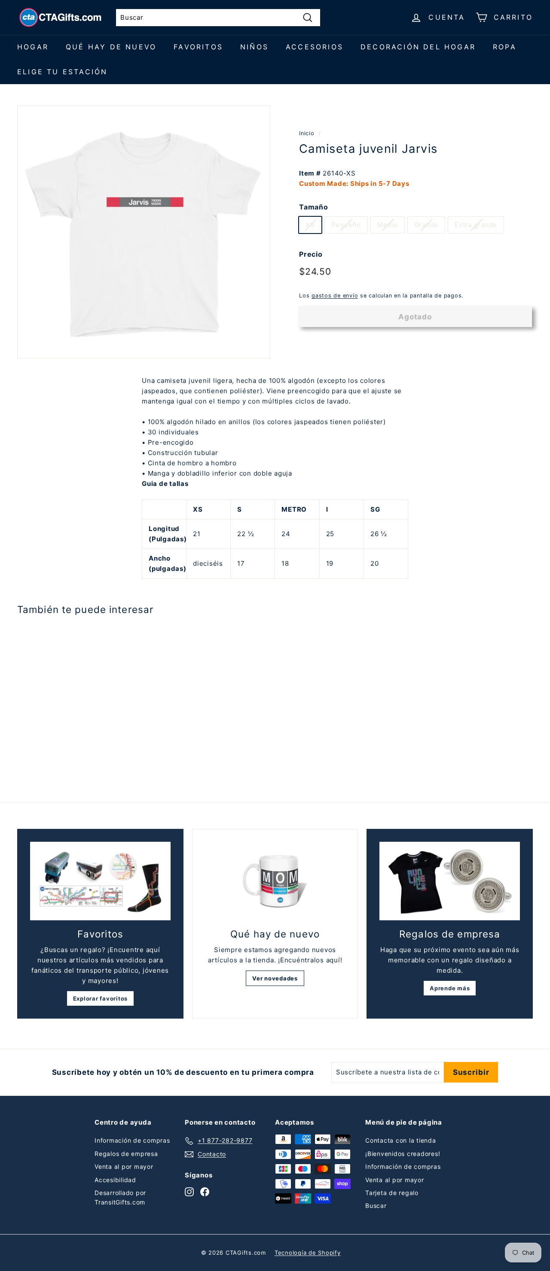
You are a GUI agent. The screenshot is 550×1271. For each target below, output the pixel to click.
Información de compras (132, 1140)
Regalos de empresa (126, 1153)
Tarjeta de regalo (392, 1192)
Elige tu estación (62, 71)
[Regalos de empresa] (449, 881)
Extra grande (476, 225)
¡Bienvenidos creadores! (402, 1153)
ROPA (504, 46)
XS (310, 225)
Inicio (307, 133)
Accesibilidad (115, 1179)
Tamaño (313, 206)
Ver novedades (275, 978)
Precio (311, 254)
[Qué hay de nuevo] (275, 881)
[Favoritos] (100, 881)
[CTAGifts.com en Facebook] (204, 1192)
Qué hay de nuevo (111, 46)
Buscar (376, 1205)
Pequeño (346, 225)
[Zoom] (144, 232)
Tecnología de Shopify (308, 1252)
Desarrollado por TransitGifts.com (120, 1197)
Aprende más (450, 988)
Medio (387, 225)
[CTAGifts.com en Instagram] (189, 1192)
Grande (426, 225)
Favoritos (198, 46)
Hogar (33, 46)
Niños (254, 46)
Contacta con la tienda (400, 1140)
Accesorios (314, 46)
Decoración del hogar (418, 46)
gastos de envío (335, 295)
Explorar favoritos (100, 998)
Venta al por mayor (124, 1166)
